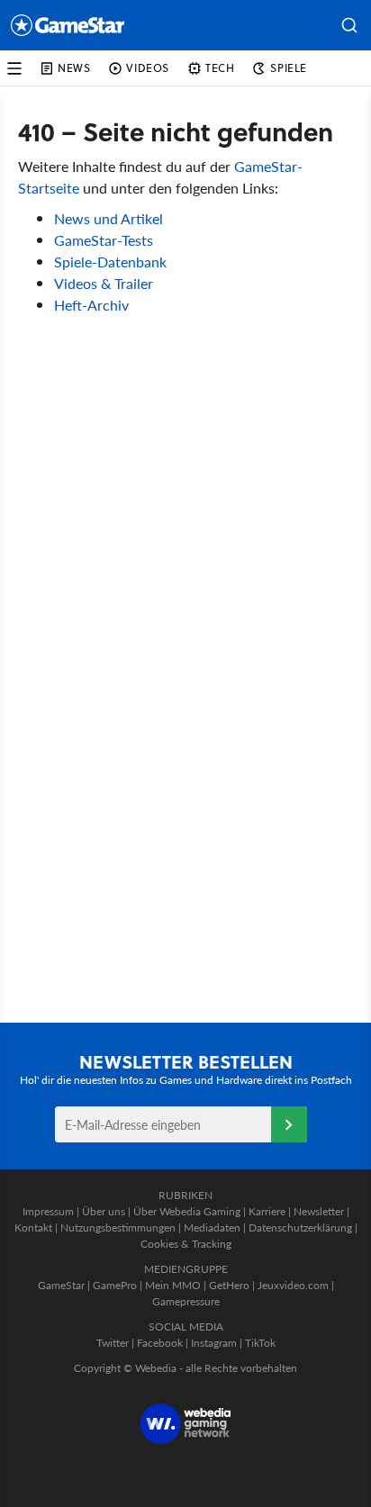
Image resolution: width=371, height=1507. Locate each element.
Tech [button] (219, 68)
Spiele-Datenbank (110, 261)
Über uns (103, 1211)
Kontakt (33, 1227)
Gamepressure (186, 1301)
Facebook (160, 1342)
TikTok (260, 1342)
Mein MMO (173, 1285)
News (74, 68)
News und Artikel (108, 218)
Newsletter (319, 1211)
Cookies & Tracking (185, 1243)
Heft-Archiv (91, 304)
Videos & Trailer (103, 283)
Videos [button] (147, 68)
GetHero (229, 1285)
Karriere (267, 1211)
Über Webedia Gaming (186, 1211)
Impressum (48, 1211)
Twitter (112, 1342)
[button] (349, 25)
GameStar (61, 1285)
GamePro (115, 1285)
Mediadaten (212, 1227)
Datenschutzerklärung (300, 1227)
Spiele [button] (288, 68)
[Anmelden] (289, 1124)
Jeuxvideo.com (293, 1285)
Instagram (214, 1342)
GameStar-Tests (103, 240)
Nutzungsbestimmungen (118, 1227)
